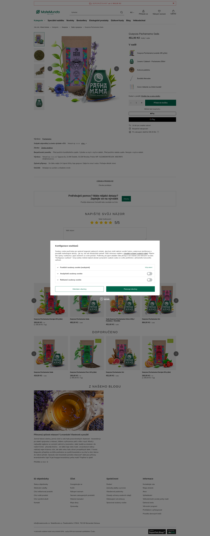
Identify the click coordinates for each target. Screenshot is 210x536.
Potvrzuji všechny (130, 289)
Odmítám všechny (80, 289)
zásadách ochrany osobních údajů (136, 253)
